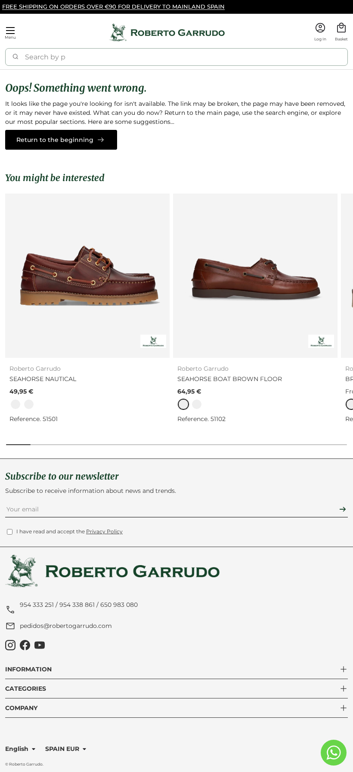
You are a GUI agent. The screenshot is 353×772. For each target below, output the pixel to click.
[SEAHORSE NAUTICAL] (87, 276)
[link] (15, 404)
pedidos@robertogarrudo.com (66, 626)
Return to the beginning (54, 140)
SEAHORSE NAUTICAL (42, 379)
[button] (341, 33)
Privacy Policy (104, 531)
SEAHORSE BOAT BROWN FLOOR (229, 379)
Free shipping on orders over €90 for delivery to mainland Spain (113, 6)
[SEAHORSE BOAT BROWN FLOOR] (255, 276)
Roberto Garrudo (26, 764)
